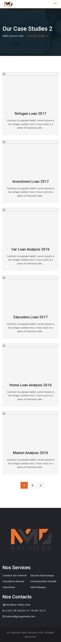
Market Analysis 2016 (30, 453)
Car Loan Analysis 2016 (30, 249)
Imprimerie (9, 587)
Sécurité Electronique (42, 575)
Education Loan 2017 (30, 317)
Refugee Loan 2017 (30, 114)
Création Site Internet (15, 575)
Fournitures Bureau (13, 581)
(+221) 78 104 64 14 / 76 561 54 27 (25, 610)
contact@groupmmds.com (20, 616)
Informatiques (38, 587)
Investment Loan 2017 (30, 181)
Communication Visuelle (43, 581)
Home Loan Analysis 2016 (30, 385)
